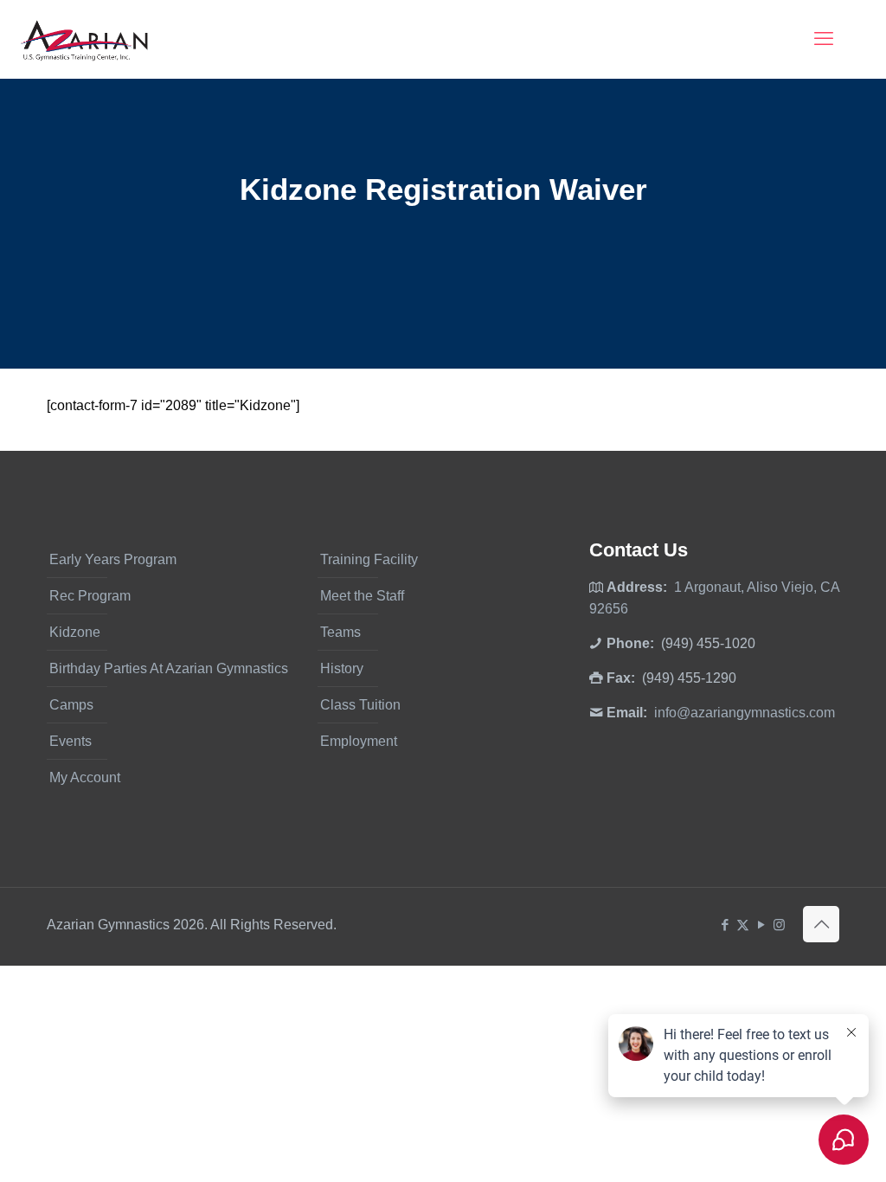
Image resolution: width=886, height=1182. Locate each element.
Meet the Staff (362, 595)
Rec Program (90, 595)
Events (70, 741)
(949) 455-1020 (708, 643)
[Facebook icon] (724, 924)
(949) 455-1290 (689, 678)
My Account (84, 777)
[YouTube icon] (760, 924)
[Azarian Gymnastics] (84, 39)
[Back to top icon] (821, 924)
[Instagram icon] (779, 924)
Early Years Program (113, 559)
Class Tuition (360, 704)
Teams (340, 632)
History (341, 668)
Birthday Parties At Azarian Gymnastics (168, 668)
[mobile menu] (823, 39)
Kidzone (74, 632)
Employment (358, 741)
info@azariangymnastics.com (744, 712)
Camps (71, 704)
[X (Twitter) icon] (742, 924)
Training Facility (369, 559)
